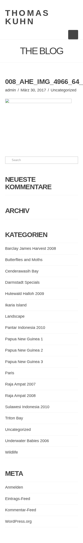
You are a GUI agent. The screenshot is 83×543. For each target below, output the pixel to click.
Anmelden (14, 487)
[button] (73, 34)
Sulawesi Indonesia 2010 (27, 407)
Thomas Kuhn (27, 17)
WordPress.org (18, 521)
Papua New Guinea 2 (24, 350)
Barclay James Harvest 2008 (30, 248)
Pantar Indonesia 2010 (25, 327)
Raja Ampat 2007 (20, 384)
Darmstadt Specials (22, 282)
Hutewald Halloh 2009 (24, 293)
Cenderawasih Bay (22, 271)
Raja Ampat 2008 (20, 395)
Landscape (15, 316)
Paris (9, 373)
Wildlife (11, 452)
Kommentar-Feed (20, 510)
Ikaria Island (16, 305)
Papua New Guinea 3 (24, 362)
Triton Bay (14, 418)
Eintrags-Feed (17, 499)
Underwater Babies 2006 (27, 441)
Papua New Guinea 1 (24, 339)
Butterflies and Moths (23, 260)
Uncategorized (63, 90)
